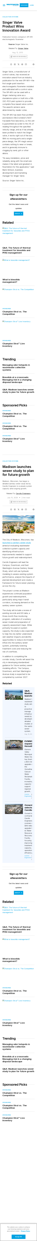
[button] (4, 5)
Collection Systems (10, 17)
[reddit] (22, 64)
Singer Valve (23, 48)
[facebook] (11, 64)
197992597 (16, 517)
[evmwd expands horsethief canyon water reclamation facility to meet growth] (14, 745)
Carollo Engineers (23, 493)
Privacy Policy (25, 1231)
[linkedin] (15, 64)
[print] (33, 64)
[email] (26, 64)
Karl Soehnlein (16, 692)
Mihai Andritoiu (25, 517)
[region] (18, 1232)
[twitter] (18, 64)
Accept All (18, 1237)
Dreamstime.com (26, 518)
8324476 (12, 691)
